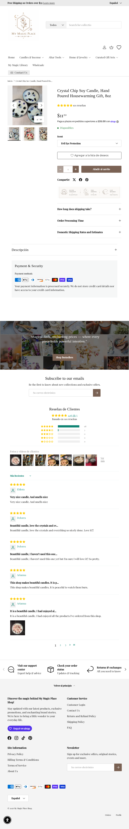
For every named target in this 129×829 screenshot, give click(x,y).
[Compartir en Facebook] (80, 180)
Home (11, 57)
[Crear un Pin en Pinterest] (87, 180)
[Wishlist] (118, 47)
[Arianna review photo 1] (17, 627)
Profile (118, 815)
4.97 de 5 (72, 415)
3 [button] (65, 644)
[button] (111, 47)
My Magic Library (18, 65)
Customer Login (76, 704)
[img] (17, 484)
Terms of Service (17, 765)
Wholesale (38, 65)
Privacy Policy (15, 754)
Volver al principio (63, 685)
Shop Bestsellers (64, 357)
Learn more (49, 2)
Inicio (10, 81)
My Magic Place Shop (23, 808)
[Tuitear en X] (74, 180)
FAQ (69, 727)
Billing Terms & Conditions (23, 759)
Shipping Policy (76, 721)
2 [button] (60, 644)
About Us (13, 771)
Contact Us (73, 710)
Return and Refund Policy (81, 716)
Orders (108, 815)
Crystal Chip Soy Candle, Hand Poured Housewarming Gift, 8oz (34, 81)
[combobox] (83, 24)
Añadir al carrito (101, 169)
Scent (60, 136)
